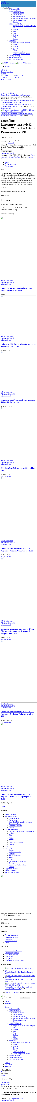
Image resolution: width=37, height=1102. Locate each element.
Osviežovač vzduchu (16, 842)
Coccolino (29, 157)
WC (10, 841)
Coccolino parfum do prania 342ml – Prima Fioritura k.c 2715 (16, 289)
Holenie (11, 850)
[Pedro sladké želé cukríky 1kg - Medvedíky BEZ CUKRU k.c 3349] (20, 985)
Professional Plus (14, 9)
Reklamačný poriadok (12, 953)
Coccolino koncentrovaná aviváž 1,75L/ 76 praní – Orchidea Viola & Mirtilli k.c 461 (17, 714)
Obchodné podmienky (12, 954)
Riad (10, 835)
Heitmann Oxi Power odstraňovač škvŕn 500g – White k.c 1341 (18, 401)
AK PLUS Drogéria (12, 992)
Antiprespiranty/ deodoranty (18, 861)
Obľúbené (8, 958)
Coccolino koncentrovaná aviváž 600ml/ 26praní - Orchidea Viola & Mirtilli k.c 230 (17, 105)
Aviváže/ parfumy (24, 95)
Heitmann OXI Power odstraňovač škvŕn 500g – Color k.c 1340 (18, 345)
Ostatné (11, 827)
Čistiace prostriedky (11, 829)
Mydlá (11, 859)
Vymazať (11, 143)
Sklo (10, 837)
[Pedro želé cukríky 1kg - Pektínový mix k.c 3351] (20, 970)
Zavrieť (3, 806)
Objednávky (9, 956)
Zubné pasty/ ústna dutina (17, 865)
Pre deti (11, 863)
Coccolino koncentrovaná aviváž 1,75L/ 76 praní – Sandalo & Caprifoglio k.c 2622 (17, 796)
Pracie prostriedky (12, 95)
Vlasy (11, 857)
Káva (6, 846)
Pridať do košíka (7, 151)
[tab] (20, 162)
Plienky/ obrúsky (10, 870)
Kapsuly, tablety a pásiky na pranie (20, 822)
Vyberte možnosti (17, 1098)
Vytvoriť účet (5, 1083)
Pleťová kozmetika (15, 852)
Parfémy (11, 854)
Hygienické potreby (11, 869)
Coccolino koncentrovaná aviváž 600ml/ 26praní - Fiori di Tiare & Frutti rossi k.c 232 (17, 114)
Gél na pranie (13, 820)
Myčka (11, 833)
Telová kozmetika (15, 855)
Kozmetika (8, 848)
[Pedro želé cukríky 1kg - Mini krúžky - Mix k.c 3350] (20, 977)
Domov (3, 95)
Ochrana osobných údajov (13, 951)
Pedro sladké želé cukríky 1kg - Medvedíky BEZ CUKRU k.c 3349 (19, 988)
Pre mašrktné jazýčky (12, 872)
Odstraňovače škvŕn (15, 826)
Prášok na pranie (14, 818)
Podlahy (11, 839)
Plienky (7, 943)
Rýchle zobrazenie (7, 280)
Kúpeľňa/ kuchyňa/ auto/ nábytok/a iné (21, 831)
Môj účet (8, 1066)
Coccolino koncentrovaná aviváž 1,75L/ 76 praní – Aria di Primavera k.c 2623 (17, 549)
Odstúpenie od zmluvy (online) (15, 960)
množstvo (4, 142)
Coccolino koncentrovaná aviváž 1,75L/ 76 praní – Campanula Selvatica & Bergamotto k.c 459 (17, 631)
